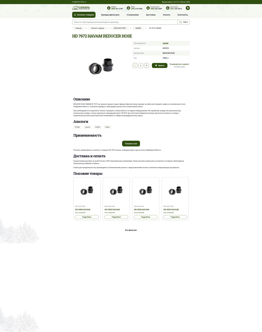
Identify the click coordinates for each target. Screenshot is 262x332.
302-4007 (156, 9)
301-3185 (117, 9)
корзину (141, 104)
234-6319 (176, 9)
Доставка (151, 14)
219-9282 (136, 9)
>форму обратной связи (128, 104)
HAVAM (165, 43)
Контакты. (183, 14)
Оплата (166, 14)
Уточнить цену (179, 67)
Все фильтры (131, 230)
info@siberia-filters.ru (81, 107)
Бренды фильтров (110, 14)
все (131, 144)
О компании (133, 14)
